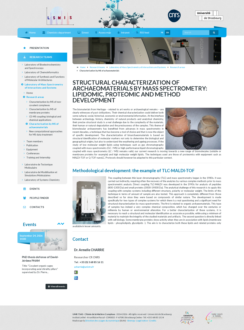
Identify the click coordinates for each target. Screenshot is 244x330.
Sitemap (131, 320)
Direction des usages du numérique (102, 320)
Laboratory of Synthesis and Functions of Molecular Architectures (44, 78)
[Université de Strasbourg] (209, 15)
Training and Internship (38, 157)
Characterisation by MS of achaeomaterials (44, 125)
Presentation (39, 47)
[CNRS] (174, 15)
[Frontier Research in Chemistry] (213, 317)
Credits (152, 320)
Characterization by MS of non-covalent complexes (45, 103)
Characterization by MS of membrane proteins (42, 111)
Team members (34, 141)
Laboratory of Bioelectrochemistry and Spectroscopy (43, 66)
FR (162, 32)
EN (167, 32)
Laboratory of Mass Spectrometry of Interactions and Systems (137, 67)
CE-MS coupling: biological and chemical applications (45, 118)
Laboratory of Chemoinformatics (42, 72)
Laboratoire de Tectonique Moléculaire (39, 166)
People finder (39, 197)
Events (34, 188)
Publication (32, 145)
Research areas (177, 67)
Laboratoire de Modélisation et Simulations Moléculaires (41, 174)
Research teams (97, 67)
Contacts (37, 206)
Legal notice (142, 320)
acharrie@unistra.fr (84, 266)
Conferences (32, 153)
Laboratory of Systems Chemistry (42, 179)
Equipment (32, 149)
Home (83, 67)
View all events (57, 286)
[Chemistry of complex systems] (187, 317)
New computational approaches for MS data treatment (45, 133)
